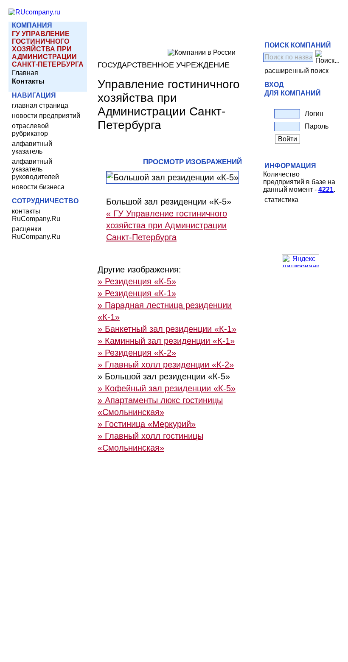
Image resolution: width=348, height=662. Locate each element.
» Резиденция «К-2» (137, 352)
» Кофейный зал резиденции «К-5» (167, 388)
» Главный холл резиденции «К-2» (166, 364)
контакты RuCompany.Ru (36, 215)
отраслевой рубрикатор (30, 129)
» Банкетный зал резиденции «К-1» (167, 329)
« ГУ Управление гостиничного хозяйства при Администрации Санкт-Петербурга (166, 225)
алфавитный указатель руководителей (35, 169)
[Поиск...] (327, 57)
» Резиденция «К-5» (137, 281)
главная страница (40, 105)
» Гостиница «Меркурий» (147, 424)
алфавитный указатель (32, 147)
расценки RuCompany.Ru (36, 232)
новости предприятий (46, 115)
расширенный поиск (296, 70)
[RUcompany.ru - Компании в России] (34, 12)
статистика (281, 199)
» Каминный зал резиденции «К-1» (166, 340)
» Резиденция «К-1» (137, 293)
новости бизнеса (38, 187)
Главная (25, 72)
